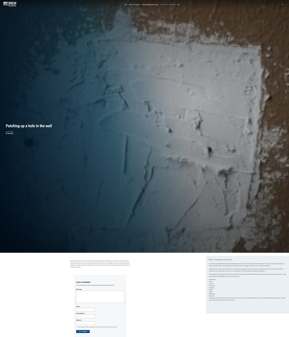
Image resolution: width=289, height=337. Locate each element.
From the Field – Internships (167, 4)
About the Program (134, 4)
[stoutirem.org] (10, 3)
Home (125, 4)
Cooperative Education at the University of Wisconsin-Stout (226, 298)
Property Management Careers (150, 4)
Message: (79, 289)
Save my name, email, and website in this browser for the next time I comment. (97, 327)
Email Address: (80, 313)
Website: (79, 320)
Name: (78, 306)
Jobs (178, 4)
